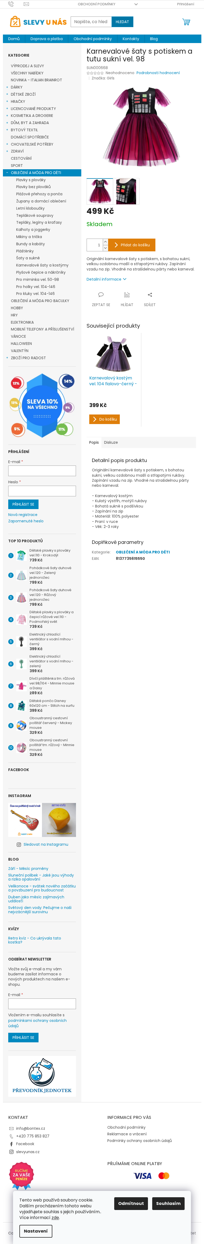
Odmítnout (131, 1203)
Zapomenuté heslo (26, 521)
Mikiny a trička (29, 236)
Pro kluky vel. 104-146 (35, 293)
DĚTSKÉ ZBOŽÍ (23, 94)
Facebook (25, 1143)
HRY (14, 315)
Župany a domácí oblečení (41, 201)
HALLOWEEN (21, 343)
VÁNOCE (18, 336)
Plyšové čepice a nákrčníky (41, 272)
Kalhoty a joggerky (33, 229)
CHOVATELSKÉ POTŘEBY (32, 144)
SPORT (17, 165)
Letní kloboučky (30, 208)
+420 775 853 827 (32, 1136)
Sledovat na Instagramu (46, 844)
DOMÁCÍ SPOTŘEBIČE (30, 137)
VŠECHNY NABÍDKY (27, 73)
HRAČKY (18, 101)
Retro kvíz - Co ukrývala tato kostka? (34, 940)
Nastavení (36, 1231)
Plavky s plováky (31, 180)
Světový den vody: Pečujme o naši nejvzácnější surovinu (39, 910)
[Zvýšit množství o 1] (105, 242)
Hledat (122, 21)
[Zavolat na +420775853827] (16, 3)
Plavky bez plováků (33, 186)
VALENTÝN (19, 350)
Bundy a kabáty (30, 244)
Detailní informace (104, 279)
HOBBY (17, 308)
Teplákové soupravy (34, 215)
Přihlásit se (23, 504)
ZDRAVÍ (17, 151)
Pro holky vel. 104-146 (35, 286)
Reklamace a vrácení (127, 1134)
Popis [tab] (94, 442)
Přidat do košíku (135, 245)
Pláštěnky (25, 251)
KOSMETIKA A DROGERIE (32, 115)
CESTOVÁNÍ (21, 158)
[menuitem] (14, 39)
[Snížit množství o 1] (105, 248)
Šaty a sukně (28, 258)
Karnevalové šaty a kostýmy (42, 265)
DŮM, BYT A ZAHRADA (30, 122)
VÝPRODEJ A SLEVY (27, 66)
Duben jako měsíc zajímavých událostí (36, 899)
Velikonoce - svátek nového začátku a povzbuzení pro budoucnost (42, 888)
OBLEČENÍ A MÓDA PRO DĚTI (36, 172)
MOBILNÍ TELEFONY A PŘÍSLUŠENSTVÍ (42, 329)
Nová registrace (22, 514)
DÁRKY (17, 87)
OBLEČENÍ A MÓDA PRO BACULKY (40, 300)
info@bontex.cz (30, 1128)
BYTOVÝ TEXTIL (24, 130)
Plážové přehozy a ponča (39, 194)
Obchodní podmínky (96, 4)
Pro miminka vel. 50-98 (37, 279)
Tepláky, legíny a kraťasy (39, 222)
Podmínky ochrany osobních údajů (139, 1140)
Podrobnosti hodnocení (158, 72)
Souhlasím (168, 1203)
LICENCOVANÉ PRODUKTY (33, 108)
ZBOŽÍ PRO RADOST (28, 358)
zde (55, 1218)
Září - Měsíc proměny (28, 869)
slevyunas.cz (28, 1151)
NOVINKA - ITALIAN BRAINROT (36, 80)
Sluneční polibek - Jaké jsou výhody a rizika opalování (41, 877)
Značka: (103, 78)
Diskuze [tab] (111, 442)
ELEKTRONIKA (22, 322)
